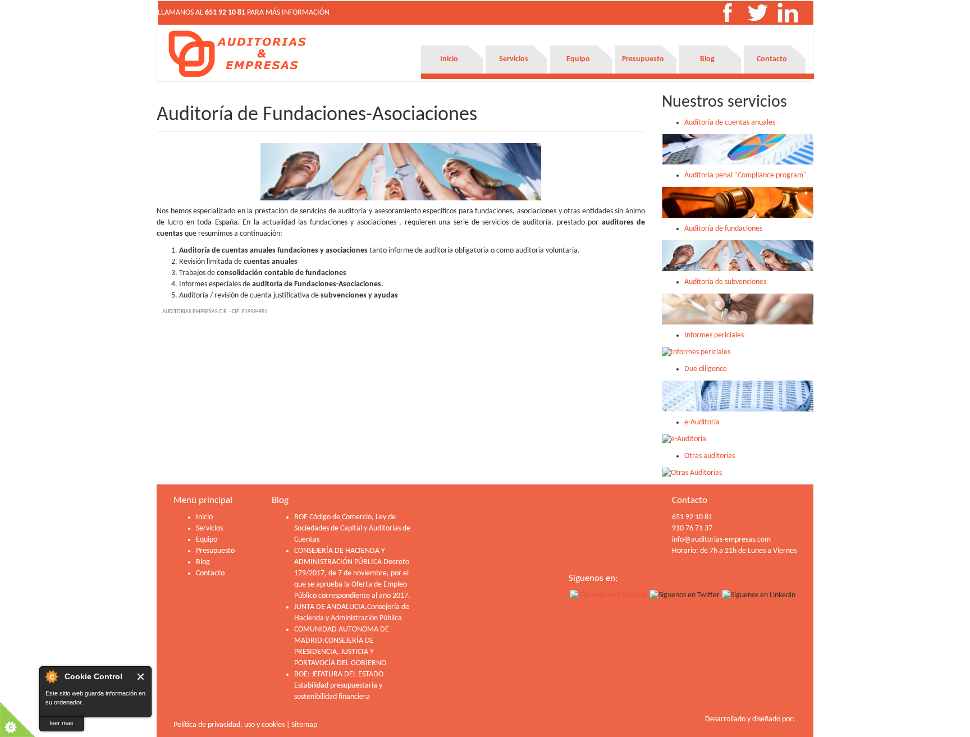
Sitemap (304, 725)
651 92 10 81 (225, 12)
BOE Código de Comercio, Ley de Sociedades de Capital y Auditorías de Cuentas (352, 528)
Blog (707, 59)
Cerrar (141, 676)
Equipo (578, 59)
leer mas (62, 723)
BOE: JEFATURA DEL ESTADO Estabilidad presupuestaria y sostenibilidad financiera (338, 685)
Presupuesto (643, 59)
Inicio (449, 59)
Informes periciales (714, 335)
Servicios (513, 59)
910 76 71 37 (692, 528)
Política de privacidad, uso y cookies (229, 725)
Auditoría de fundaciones (723, 229)
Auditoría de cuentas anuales (729, 122)
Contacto (772, 59)
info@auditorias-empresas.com (721, 539)
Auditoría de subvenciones (725, 282)
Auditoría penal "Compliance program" (745, 175)
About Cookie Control (51, 676)
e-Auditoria (702, 422)
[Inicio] (238, 53)
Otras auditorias (709, 456)
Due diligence (705, 369)
